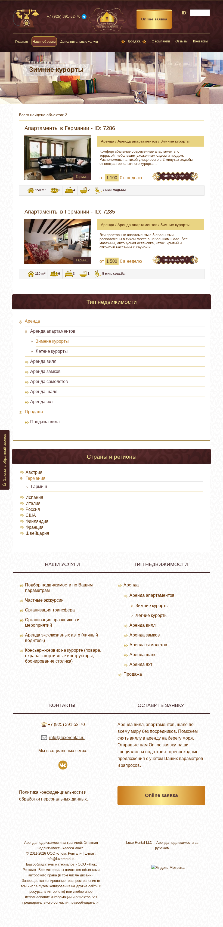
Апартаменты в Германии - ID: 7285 (69, 212)
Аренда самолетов (49, 381)
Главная (21, 42)
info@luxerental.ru (67, 737)
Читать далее (174, 176)
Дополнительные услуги (79, 42)
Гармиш (39, 486)
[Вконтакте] (62, 764)
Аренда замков (45, 371)
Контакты (200, 41)
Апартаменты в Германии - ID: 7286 (69, 128)
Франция (35, 527)
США (31, 515)
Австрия (34, 472)
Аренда (32, 321)
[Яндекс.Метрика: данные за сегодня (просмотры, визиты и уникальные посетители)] (168, 867)
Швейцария (37, 533)
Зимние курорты (52, 341)
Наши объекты (44, 42)
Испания (34, 497)
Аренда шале (43, 391)
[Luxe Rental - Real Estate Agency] (107, 19)
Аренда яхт (41, 401)
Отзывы (181, 41)
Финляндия (37, 521)
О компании (161, 41)
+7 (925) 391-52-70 (63, 16)
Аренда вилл (43, 361)
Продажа (133, 41)
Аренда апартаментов (52, 331)
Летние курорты (52, 351)
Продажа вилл (45, 421)
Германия (35, 478)
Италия (33, 503)
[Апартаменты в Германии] (57, 158)
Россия (33, 509)
